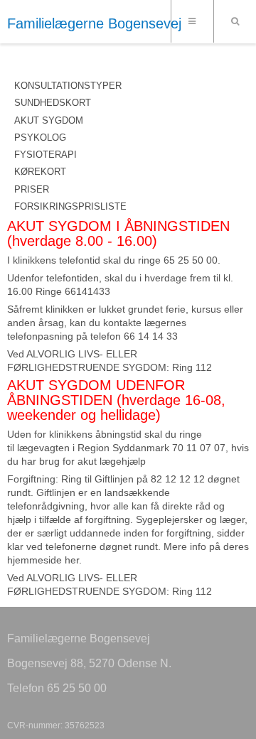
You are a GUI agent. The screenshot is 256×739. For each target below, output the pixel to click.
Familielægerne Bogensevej (94, 23)
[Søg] (234, 21)
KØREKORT (40, 171)
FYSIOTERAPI (45, 154)
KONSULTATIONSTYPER (68, 85)
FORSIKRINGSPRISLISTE (70, 206)
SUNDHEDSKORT (52, 102)
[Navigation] (192, 21)
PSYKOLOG (40, 137)
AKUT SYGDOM (48, 120)
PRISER (31, 189)
